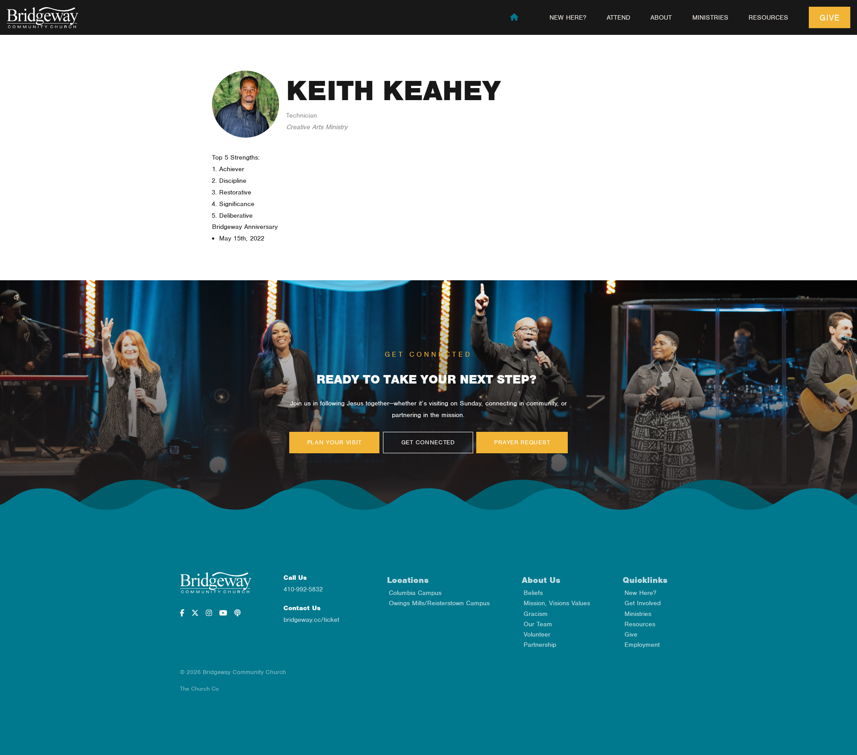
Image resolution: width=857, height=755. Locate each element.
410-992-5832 (303, 589)
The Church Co (199, 688)
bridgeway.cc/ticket (311, 620)
